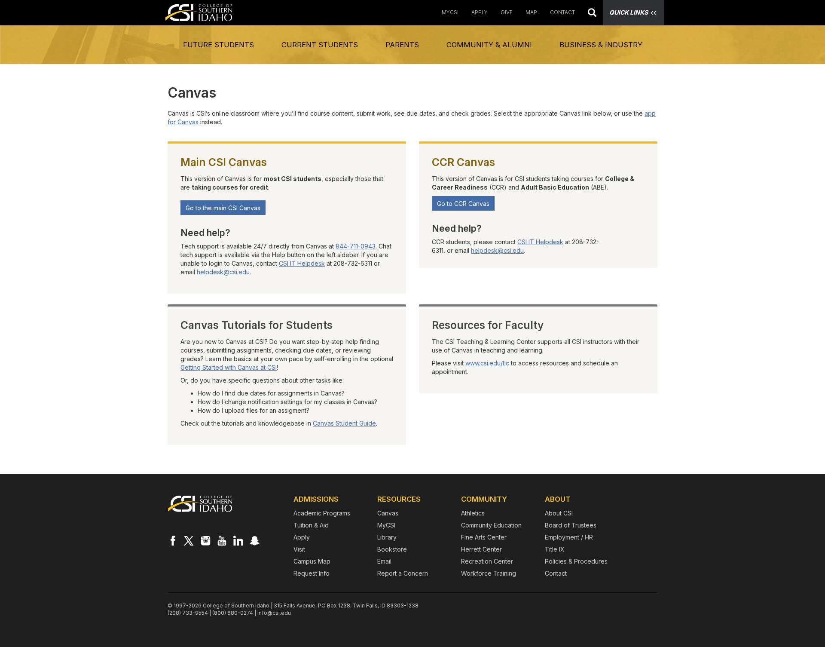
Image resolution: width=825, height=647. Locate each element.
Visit (299, 549)
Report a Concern (402, 573)
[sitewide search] (592, 13)
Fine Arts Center (484, 537)
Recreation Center (487, 561)
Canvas (387, 513)
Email (384, 561)
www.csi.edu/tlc (487, 363)
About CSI (559, 513)
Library (387, 537)
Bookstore (392, 549)
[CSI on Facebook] (173, 540)
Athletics (473, 513)
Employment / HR (569, 537)
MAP (531, 12)
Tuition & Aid (311, 525)
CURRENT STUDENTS (319, 44)
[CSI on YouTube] (222, 540)
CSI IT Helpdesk (302, 263)
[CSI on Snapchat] (254, 540)
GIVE (507, 12)
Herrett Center (481, 549)
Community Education (491, 525)
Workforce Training (488, 573)
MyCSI (450, 12)
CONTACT (562, 12)
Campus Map (311, 561)
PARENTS (402, 44)
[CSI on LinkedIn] (238, 540)
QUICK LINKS (628, 12)
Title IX (555, 549)
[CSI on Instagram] (205, 540)
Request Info (311, 573)
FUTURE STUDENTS (218, 44)
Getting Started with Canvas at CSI (228, 367)
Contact (556, 573)
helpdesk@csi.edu (223, 272)
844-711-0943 (356, 246)
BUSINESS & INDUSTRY (600, 44)
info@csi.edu (274, 613)
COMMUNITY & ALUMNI (489, 44)
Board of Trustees (570, 525)
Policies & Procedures (576, 561)
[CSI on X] (189, 540)
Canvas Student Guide (344, 423)
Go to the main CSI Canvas (223, 208)
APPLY (479, 12)
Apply (301, 537)
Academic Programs (321, 513)
